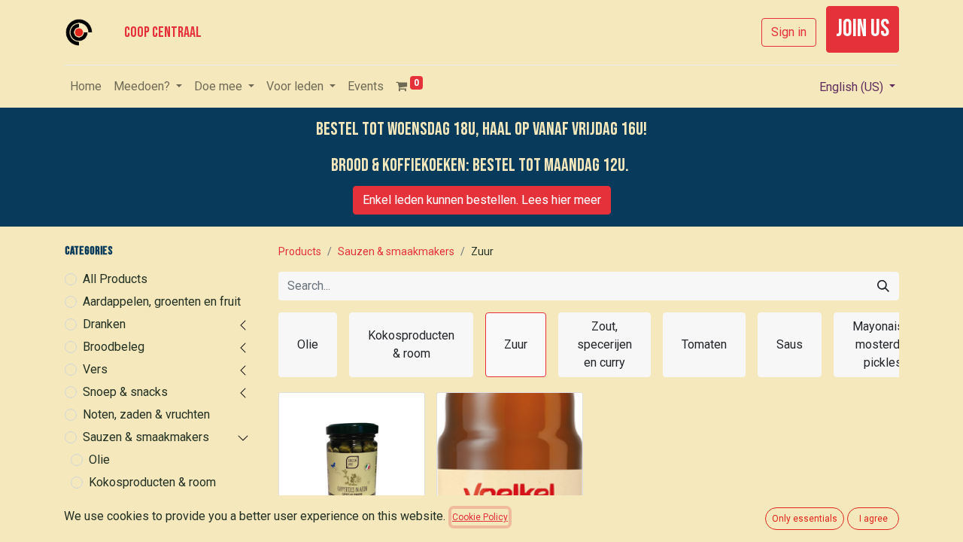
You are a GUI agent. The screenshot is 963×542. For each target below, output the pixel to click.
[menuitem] (86, 87)
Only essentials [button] (804, 518)
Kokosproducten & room (152, 482)
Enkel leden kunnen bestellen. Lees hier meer (482, 200)
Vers (95, 369)
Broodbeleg (113, 347)
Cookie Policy (480, 517)
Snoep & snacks (125, 392)
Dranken (104, 324)
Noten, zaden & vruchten (146, 414)
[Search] (883, 286)
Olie (99, 459)
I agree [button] (873, 518)
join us (862, 29)
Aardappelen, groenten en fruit (162, 301)
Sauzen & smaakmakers (146, 437)
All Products (115, 279)
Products (299, 251)
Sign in (789, 32)
